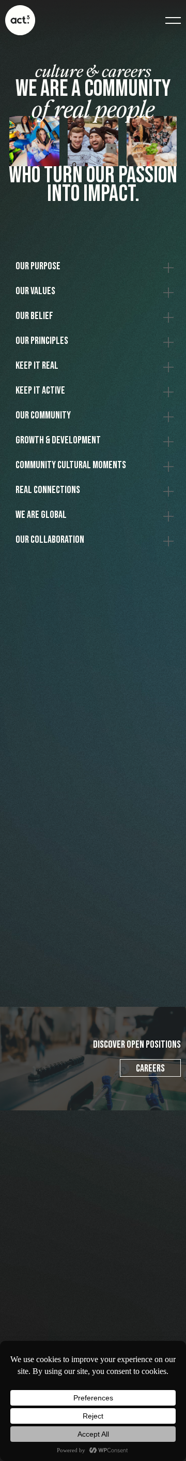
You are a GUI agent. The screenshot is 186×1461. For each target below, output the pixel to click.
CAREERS (150, 1068)
